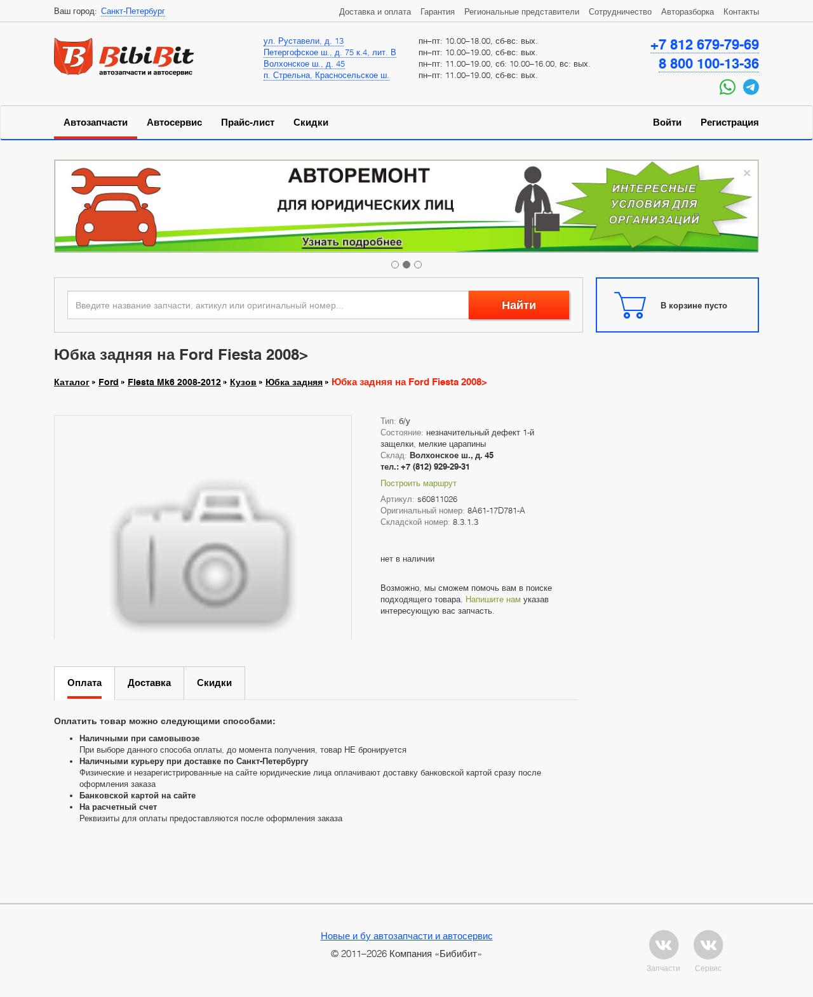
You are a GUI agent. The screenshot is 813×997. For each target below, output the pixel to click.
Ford (108, 382)
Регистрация (730, 122)
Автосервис (174, 122)
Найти (519, 305)
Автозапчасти (96, 122)
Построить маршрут (418, 483)
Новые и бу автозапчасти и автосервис (407, 935)
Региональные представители (521, 11)
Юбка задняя (294, 382)
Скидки (310, 122)
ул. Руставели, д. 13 (304, 41)
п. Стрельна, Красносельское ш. (326, 75)
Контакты (741, 11)
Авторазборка (687, 11)
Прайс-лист (247, 122)
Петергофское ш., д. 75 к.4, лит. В (330, 52)
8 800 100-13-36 (709, 63)
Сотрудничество (620, 11)
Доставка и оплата (375, 11)
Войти (667, 122)
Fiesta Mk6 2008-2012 (174, 382)
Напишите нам (493, 599)
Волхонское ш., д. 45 (304, 63)
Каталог (72, 382)
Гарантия (437, 11)
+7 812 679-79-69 (704, 44)
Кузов (243, 382)
